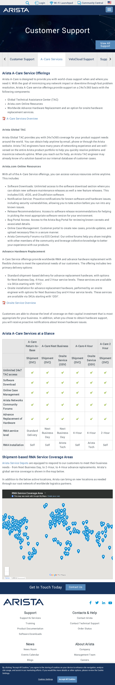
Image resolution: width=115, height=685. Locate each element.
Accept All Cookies (67, 679)
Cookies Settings (45, 679)
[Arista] (16, 10)
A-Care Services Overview (22, 118)
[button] (28, 3)
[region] (57, 674)
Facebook (90, 602)
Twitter (97, 602)
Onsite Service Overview (21, 303)
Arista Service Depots (15, 463)
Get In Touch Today (45, 587)
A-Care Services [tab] (51, 59)
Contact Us (75, 587)
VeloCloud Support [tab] (81, 59)
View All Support (105, 45)
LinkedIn (103, 602)
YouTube (110, 602)
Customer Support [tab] (22, 59)
